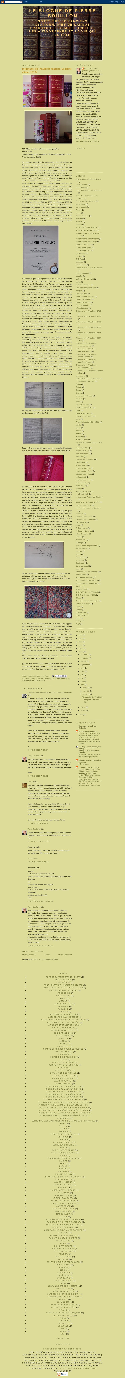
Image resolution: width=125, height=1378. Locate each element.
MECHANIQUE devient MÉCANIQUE (63, 1219)
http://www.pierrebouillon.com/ (78, 1368)
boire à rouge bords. (84, 247)
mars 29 (86, 688)
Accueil (47, 955)
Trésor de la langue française (87, 601)
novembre (85, 658)
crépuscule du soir (83, 302)
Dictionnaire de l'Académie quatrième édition (63, 1110)
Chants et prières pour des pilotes (89, 268)
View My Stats (62, 1344)
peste (78, 525)
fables (78, 410)
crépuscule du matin (84, 299)
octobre (84, 661)
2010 (81, 652)
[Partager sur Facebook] (63, 676)
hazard (78, 434)
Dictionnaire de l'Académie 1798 (88, 322)
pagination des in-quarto (85, 519)
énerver (79, 393)
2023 (81, 635)
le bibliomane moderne (88, 731)
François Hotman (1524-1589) (87, 422)
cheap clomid (33, 858)
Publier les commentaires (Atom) (45, 959)
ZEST (78, 618)
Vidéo (78, 607)
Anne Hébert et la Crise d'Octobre (89, 190)
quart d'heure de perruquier (86, 546)
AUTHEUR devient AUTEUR (87, 227)
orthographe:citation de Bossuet (88, 508)
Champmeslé (81, 265)
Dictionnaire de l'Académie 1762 (88, 316)
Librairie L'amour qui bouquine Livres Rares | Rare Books (50, 693)
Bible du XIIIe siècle (83, 244)
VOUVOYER (80, 615)
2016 (81, 638)
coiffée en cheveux (83, 285)
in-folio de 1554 (82, 439)
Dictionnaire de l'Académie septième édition (63, 1113)
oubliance (79, 513)
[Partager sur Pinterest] (65, 676)
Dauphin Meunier (82, 305)
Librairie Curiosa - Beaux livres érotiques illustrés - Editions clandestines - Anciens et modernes (89, 770)
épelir (78, 402)
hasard (78, 431)
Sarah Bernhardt (82, 566)
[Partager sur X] (61, 676)
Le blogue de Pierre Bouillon (62, 13)
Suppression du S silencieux (87, 583)
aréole (78, 213)
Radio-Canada (81, 548)
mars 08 (86, 694)
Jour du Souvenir (82, 454)
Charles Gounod (82, 273)
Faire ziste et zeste (83, 413)
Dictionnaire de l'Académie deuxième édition (63, 1105)
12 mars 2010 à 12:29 (38, 823)
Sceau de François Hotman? (87, 572)
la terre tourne (81, 465)
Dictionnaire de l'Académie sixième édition (63, 1115)
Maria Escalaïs (81, 483)
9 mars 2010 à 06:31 (38, 776)
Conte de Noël (81, 294)
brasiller (79, 256)
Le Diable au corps (83, 468)
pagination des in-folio (84, 516)
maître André (81, 477)
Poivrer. (79, 537)
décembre (85, 655)
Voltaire (79, 610)
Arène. (78, 210)
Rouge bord (80, 557)
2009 (81, 715)
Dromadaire (80, 376)
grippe (78, 428)
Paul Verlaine (81, 522)
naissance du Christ (83, 505)
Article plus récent (29, 955)
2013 (81, 642)
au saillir (79, 222)
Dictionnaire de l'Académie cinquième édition (63, 1102)
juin (82, 675)
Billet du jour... (83, 764)
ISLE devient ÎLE (82, 448)
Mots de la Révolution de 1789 (87, 502)
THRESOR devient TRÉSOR (87, 592)
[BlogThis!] (58, 676)
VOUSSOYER (81, 612)
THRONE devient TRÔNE (86, 595)
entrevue (79, 399)
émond (78, 390)
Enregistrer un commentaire (33, 951)
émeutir (79, 387)
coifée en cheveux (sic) (85, 279)
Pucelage (79, 543)
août (82, 668)
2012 (81, 645)
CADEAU (79, 259)
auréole (79, 224)
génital (78, 425)
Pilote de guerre (82, 534)
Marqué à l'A (81, 486)
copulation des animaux (85, 296)
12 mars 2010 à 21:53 (38, 841)
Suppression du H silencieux (87, 580)
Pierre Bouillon (33, 756)
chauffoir (79, 276)
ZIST (78, 624)
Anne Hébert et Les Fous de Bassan (63, 988)
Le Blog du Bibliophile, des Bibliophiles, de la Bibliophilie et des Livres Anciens (89, 750)
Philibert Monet (82, 528)
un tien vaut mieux (83, 604)
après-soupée (81, 207)
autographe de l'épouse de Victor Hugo (63, 1020)
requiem (79, 551)
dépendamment (82, 308)
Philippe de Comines (84, 531)
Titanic (78, 598)
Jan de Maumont (82, 451)
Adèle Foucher (81, 185)
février (83, 707)
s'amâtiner (80, 560)
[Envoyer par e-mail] (56, 676)
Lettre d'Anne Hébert (84, 471)
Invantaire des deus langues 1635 (89, 442)
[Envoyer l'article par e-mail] (53, 676)
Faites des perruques (84, 416)
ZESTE (78, 621)
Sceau (78, 569)
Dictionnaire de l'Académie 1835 (88, 327)
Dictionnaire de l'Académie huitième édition (63, 1108)
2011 (81, 648)
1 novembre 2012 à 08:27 (40, 946)
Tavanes (79, 586)
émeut (78, 384)
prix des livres (81, 540)
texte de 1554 (81, 589)
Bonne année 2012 (83, 250)
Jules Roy (79, 457)
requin (78, 554)
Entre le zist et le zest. (84, 396)
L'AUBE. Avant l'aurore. (85, 459)
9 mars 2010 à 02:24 (38, 750)
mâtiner (79, 488)
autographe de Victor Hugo (86, 241)
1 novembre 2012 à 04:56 (40, 901)
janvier (83, 710)
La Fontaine (80, 462)
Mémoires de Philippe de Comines (89, 497)
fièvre (78, 419)
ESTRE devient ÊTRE (84, 407)
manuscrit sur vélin (83, 480)
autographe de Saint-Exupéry (87, 239)
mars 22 (86, 691)
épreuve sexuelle (82, 404)
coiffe (78, 282)
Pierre (30, 782)
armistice (79, 219)
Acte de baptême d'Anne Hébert (88, 179)
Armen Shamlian (82, 216)
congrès (79, 291)
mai (82, 678)
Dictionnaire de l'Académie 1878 (43, 678)
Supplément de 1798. (84, 577)
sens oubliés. (81, 575)
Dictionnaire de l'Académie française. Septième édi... (92, 699)
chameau (79, 262)
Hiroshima (80, 437)
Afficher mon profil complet (88, 141)
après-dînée (80, 204)
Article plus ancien (65, 955)
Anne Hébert (81, 187)
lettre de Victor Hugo (84, 474)
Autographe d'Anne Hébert (86, 230)
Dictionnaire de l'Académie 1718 (88, 311)
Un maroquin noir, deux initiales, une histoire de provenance (89, 756)
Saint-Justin (80, 563)
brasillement (80, 253)
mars (83, 685)
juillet (83, 671)
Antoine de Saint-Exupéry (86, 201)
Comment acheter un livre (86, 288)
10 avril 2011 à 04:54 (38, 862)
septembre (85, 665)
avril (82, 681)
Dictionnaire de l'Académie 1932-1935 (63, 1100)
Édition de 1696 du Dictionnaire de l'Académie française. (63, 1121)
